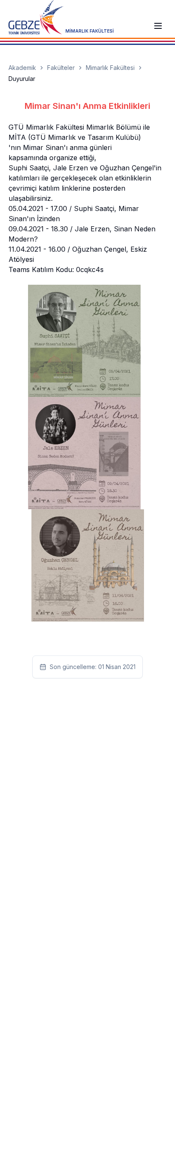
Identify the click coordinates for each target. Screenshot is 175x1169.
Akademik (22, 67)
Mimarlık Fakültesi (110, 67)
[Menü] (158, 25)
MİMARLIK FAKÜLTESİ (89, 30)
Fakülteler (61, 67)
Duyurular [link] (21, 78)
